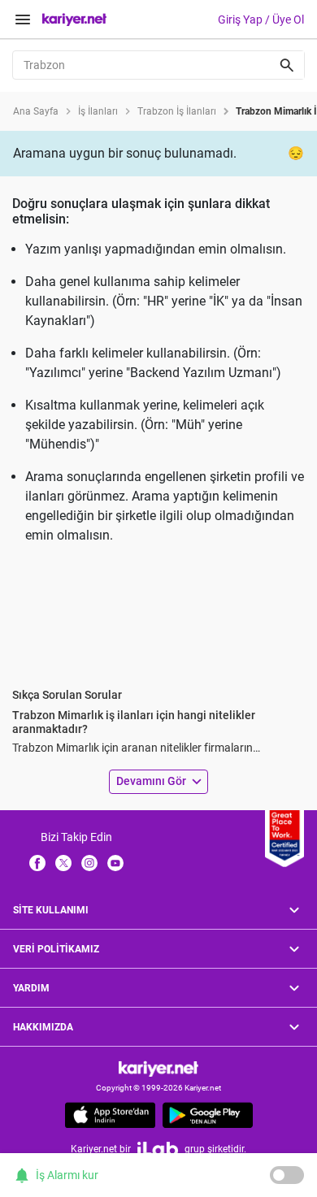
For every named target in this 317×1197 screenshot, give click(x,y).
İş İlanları (98, 111)
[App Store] (110, 1115)
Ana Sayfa (36, 111)
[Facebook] (37, 862)
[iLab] (157, 1148)
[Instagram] (89, 862)
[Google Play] (208, 1115)
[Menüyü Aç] (23, 19)
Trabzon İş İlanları (176, 111)
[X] (63, 862)
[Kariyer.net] (158, 1068)
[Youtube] (115, 862)
